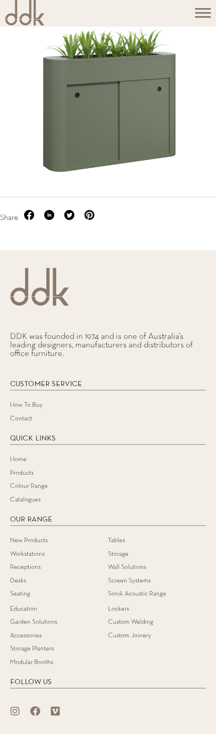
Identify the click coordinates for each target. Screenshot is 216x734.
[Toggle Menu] (203, 16)
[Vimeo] (55, 711)
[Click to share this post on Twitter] (70, 218)
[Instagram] (15, 711)
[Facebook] (35, 711)
